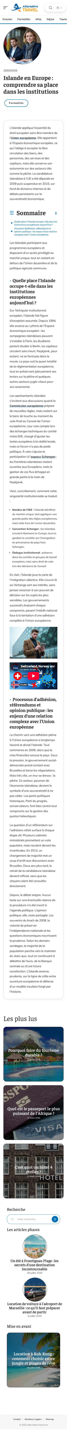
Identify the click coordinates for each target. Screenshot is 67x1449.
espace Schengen (43, 456)
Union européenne (23, 138)
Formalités (16, 103)
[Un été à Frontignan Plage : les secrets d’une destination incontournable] (35, 1246)
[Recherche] (50, 7)
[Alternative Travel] (24, 7)
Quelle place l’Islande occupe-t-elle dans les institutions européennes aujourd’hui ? (35, 223)
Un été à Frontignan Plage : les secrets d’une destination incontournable (34, 1264)
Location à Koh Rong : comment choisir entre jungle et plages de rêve (33, 1358)
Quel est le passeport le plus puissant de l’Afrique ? (33, 1111)
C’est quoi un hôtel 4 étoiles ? (33, 1169)
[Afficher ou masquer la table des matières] (51, 213)
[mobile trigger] (6, 7)
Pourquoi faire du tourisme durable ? (33, 1052)
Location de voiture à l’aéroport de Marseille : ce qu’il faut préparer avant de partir (34, 1307)
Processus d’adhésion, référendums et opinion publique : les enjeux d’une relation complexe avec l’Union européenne (35, 231)
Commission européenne (26, 405)
